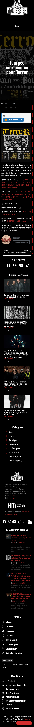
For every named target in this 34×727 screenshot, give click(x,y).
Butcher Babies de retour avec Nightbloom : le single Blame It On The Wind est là (15, 412)
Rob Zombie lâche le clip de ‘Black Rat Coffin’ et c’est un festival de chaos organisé (15, 324)
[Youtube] (21, 265)
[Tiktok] (19, 521)
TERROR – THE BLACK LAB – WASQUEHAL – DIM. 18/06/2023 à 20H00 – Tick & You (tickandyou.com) (16, 195)
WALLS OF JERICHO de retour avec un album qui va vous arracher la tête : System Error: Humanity (16, 384)
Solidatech (13, 496)
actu (13, 542)
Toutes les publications (21, 242)
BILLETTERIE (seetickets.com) (16, 221)
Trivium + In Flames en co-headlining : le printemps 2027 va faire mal (17, 296)
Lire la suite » (7, 302)
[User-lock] (29, 521)
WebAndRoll (27, 716)
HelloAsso (12, 498)
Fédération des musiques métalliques (14, 664)
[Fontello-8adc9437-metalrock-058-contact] (24, 521)
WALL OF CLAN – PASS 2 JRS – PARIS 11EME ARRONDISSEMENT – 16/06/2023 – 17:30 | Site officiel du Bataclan (16, 183)
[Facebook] (8, 265)
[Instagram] (14, 265)
